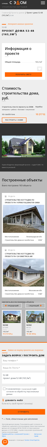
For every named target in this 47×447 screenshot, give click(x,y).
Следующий (34, 306)
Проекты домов (17, 12)
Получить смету (23, 74)
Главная (5, 12)
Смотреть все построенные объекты (18, 302)
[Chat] (5, 442)
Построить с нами (14, 120)
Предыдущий (13, 306)
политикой (26, 389)
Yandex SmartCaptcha (31, 440)
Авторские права (38, 435)
